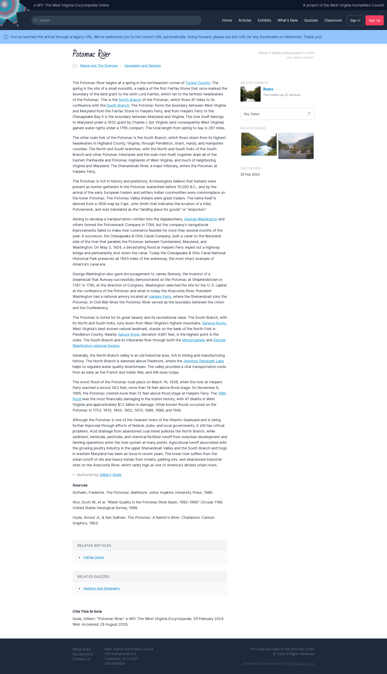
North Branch (130, 100)
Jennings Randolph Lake (203, 361)
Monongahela (193, 340)
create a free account (286, 52)
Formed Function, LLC (298, 663)
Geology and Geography (101, 588)
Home (227, 20)
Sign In (355, 20)
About (82, 649)
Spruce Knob (128, 334)
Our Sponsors (83, 654)
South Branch (118, 105)
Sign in (263, 52)
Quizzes (311, 20)
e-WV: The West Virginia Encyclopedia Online (71, 5)
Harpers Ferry (160, 296)
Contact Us (81, 659)
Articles (244, 20)
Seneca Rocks (214, 323)
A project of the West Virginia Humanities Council (343, 5)
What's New (288, 20)
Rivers (268, 89)
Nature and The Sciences (99, 66)
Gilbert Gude (111, 475)
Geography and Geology (143, 66)
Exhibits (264, 20)
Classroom (333, 20)
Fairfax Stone (93, 557)
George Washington (200, 219)
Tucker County (197, 83)
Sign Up (374, 20)
